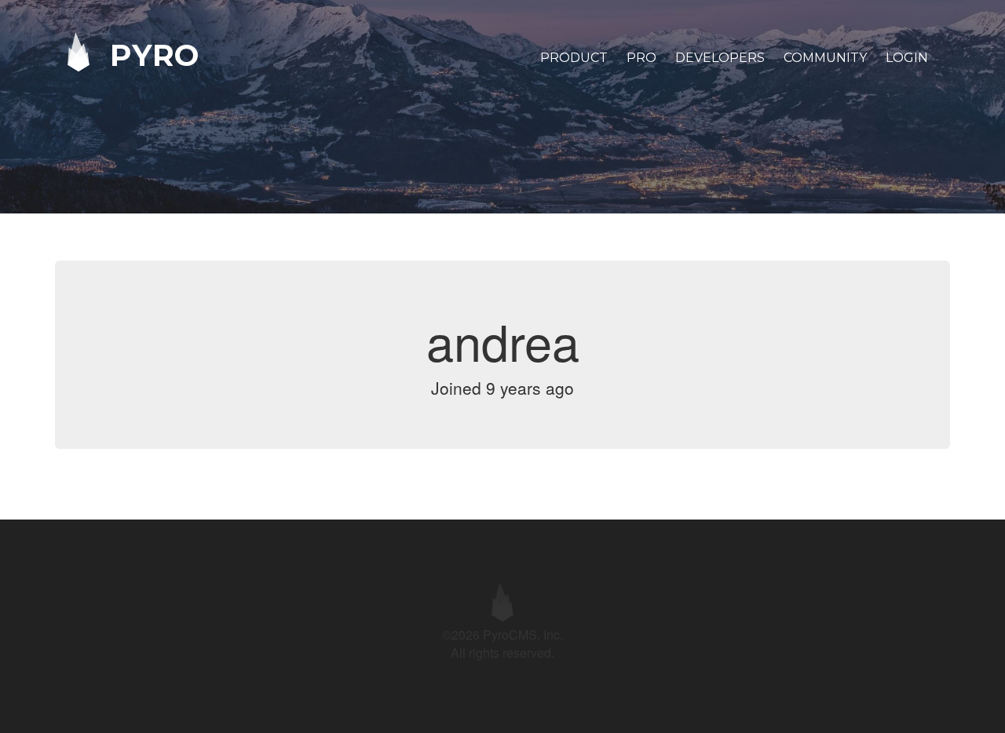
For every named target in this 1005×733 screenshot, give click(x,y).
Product (574, 57)
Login (907, 57)
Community (825, 57)
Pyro (150, 54)
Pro (641, 57)
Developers (720, 57)
